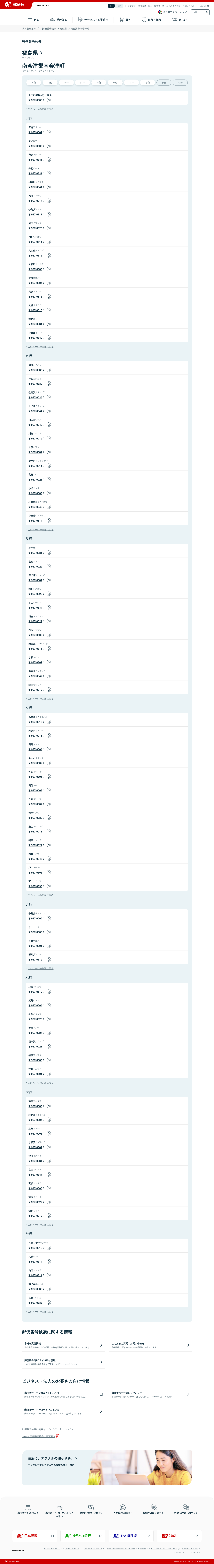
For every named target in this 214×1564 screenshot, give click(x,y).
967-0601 (36, 452)
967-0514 (36, 520)
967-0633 (36, 886)
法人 (120, 6)
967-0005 (36, 918)
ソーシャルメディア (177, 1552)
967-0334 (36, 1161)
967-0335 (36, 370)
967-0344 (36, 411)
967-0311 (36, 649)
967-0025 (36, 594)
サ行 (66, 82)
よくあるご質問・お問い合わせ (180, 5)
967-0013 (36, 690)
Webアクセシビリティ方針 (93, 1549)
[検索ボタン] (207, 12)
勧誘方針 (143, 1549)
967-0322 (36, 621)
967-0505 (36, 1188)
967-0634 (36, 607)
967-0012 (36, 438)
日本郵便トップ (30, 28)
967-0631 (36, 553)
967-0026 (36, 1019)
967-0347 (36, 1175)
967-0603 (36, 269)
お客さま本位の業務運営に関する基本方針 (121, 1549)
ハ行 (115, 82)
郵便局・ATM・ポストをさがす (59, 1514)
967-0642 (36, 338)
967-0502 (36, 763)
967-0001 (36, 946)
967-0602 (36, 1147)
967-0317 (36, 214)
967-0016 (36, 831)
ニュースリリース (156, 5)
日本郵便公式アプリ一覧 (190, 1549)
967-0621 (36, 845)
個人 (111, 6)
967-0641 (36, 187)
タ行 (82, 82)
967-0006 (36, 932)
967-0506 (36, 493)
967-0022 (36, 566)
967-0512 (36, 992)
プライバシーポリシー (72, 1549)
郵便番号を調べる (26, 1512)
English (203, 5)
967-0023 (36, 1046)
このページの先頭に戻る (40, 109)
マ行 (131, 82)
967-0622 (36, 1202)
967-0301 (36, 777)
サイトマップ (193, 1552)
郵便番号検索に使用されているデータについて (46, 1429)
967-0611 (36, 1275)
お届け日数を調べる (153, 1512)
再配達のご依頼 (121, 1512)
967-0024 (36, 397)
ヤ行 (147, 82)
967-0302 (36, 580)
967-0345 (36, 859)
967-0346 (36, 425)
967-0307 (36, 662)
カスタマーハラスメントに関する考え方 (164, 1549)
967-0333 (36, 1289)
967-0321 (36, 173)
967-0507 (36, 132)
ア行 (33, 82)
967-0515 (36, 310)
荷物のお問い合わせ (89, 1512)
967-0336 (36, 1303)
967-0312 (36, 959)
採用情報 (142, 5)
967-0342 (36, 676)
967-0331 (36, 324)
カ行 (50, 82)
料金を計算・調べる (184, 1512)
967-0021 (36, 479)
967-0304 (36, 1120)
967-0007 (36, 804)
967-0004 (36, 749)
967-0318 (36, 1248)
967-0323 (36, 228)
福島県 (63, 28)
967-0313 (36, 1216)
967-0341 (36, 160)
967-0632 (36, 384)
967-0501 (36, 1074)
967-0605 (36, 146)
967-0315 (36, 722)
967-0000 (36, 100)
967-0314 (36, 1261)
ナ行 (99, 82)
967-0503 (36, 635)
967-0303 (36, 1060)
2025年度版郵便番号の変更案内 (38, 1436)
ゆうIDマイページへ (173, 12)
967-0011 (36, 466)
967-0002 (36, 790)
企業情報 (132, 5)
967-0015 (36, 735)
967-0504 (36, 1005)
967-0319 (36, 255)
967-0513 (36, 296)
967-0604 (36, 283)
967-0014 (36, 201)
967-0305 (36, 872)
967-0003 (36, 1133)
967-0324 (36, 1033)
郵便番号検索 (49, 28)
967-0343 (36, 507)
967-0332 (36, 818)
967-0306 (36, 1106)
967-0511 (36, 242)
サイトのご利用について (52, 1549)
